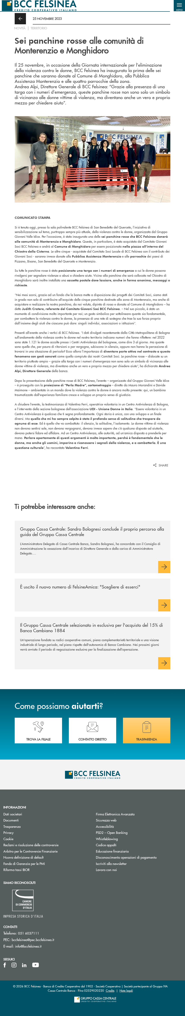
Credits (110, 990)
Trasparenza (12, 826)
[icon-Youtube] (35, 965)
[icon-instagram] (14, 965)
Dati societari (29, 814)
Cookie (25, 838)
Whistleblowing (107, 838)
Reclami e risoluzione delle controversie (46, 844)
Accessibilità (105, 826)
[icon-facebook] (4, 965)
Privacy (25, 832)
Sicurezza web (106, 820)
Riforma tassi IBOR (33, 869)
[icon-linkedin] (24, 965)
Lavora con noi (106, 869)
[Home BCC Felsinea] (39, 5)
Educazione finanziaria (112, 851)
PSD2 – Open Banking (129, 832)
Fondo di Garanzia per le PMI (41, 863)
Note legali (126, 990)
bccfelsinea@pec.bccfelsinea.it (33, 939)
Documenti (28, 820)
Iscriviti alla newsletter (128, 863)
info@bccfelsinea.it (28, 946)
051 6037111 (28, 933)
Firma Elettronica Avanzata (132, 814)
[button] (179, 5)
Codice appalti (106, 844)
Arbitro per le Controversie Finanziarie (46, 851)
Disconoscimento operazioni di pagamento (126, 857)
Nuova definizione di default (23, 857)
